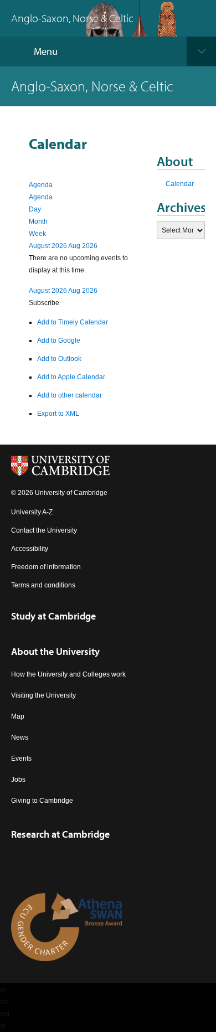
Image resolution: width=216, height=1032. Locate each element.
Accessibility (29, 549)
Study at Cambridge (53, 616)
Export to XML (58, 413)
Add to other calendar (69, 395)
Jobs (18, 779)
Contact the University (44, 530)
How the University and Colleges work (68, 674)
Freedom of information (46, 567)
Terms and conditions (43, 585)
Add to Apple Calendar (71, 377)
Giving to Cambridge (42, 800)
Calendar (180, 184)
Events (21, 758)
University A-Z (32, 512)
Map (17, 716)
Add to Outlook (59, 359)
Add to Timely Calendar (72, 322)
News (19, 737)
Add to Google (58, 340)
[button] (44, 303)
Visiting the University (43, 695)
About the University (55, 651)
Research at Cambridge (60, 834)
